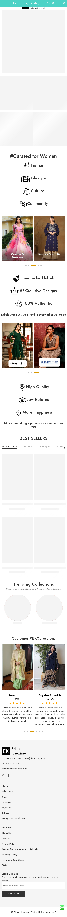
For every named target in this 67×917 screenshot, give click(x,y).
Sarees (27, 446)
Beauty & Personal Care (14, 818)
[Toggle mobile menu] (4, 5)
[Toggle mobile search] (8, 5)
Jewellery (6, 807)
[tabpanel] (18, 239)
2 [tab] (31, 375)
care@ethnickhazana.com (15, 768)
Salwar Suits (9, 446)
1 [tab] (28, 375)
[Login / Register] (58, 5)
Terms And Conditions (13, 860)
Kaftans (5, 813)
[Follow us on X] (3, 775)
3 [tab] (36, 375)
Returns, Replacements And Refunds (20, 849)
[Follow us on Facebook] (8, 775)
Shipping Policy (9, 854)
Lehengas (44, 446)
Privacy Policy (8, 844)
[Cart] (63, 5)
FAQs (4, 865)
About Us (6, 833)
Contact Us (7, 838)
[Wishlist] (29, 456)
